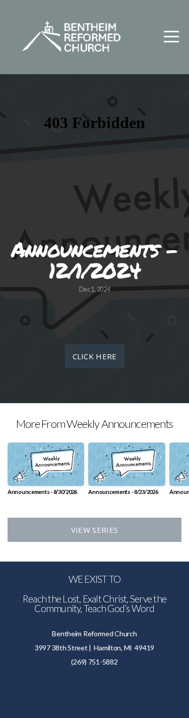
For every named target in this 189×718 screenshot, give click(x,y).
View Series (94, 530)
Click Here (95, 356)
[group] (46, 473)
